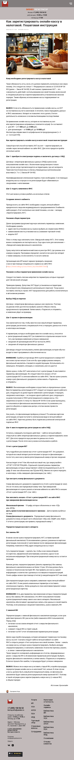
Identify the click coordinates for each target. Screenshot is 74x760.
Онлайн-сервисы (47, 706)
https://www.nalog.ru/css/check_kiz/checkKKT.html (27, 266)
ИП (32, 703)
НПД (33, 717)
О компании (48, 738)
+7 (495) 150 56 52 (16, 708)
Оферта (10, 741)
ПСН (33, 714)
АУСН (33, 710)
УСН (33, 707)
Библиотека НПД (49, 734)
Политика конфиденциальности (15, 737)
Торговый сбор (35, 722)
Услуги (34, 700)
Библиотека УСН (49, 717)
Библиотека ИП (49, 712)
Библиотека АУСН (49, 723)
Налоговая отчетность (48, 701)
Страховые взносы (35, 727)
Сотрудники (36, 732)
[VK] (9, 746)
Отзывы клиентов (48, 743)
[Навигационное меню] (70, 4)
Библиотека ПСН (49, 728)
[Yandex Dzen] (12, 746)
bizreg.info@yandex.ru (16, 710)
